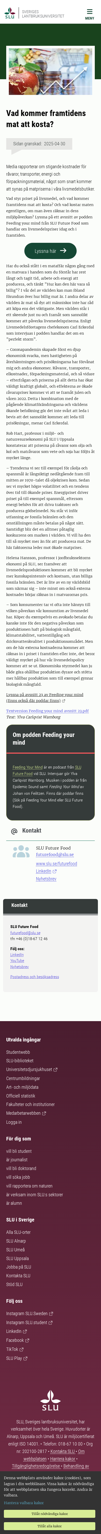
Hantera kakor (63, 1458)
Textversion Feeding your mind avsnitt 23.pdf (47, 711)
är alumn (14, 1203)
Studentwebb (18, 1052)
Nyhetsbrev (46, 878)
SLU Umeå (15, 1249)
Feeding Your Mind (28, 767)
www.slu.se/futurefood (56, 863)
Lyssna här (45, 251)
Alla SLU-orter (18, 1232)
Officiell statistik (20, 1096)
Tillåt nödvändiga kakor (50, 1514)
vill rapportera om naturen (29, 1186)
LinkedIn (43, 871)
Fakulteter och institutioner (30, 1104)
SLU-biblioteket (19, 1060)
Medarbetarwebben (23, 1113)
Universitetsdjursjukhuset (29, 1069)
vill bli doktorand (21, 1168)
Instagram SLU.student (26, 1322)
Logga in (14, 1122)
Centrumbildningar (23, 1078)
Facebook (15, 1340)
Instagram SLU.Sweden (27, 1313)
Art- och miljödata (22, 1087)
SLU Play (14, 1358)
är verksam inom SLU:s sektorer (34, 1194)
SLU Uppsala (17, 1258)
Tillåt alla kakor (50, 1526)
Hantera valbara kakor (24, 1503)
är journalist (16, 1159)
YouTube (17, 960)
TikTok (12, 1349)
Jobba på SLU (18, 1267)
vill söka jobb (18, 1177)
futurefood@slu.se (55, 854)
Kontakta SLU (18, 1275)
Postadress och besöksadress (34, 976)
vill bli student (19, 1151)
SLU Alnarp (16, 1241)
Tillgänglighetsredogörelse (36, 1466)
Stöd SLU (14, 1284)
